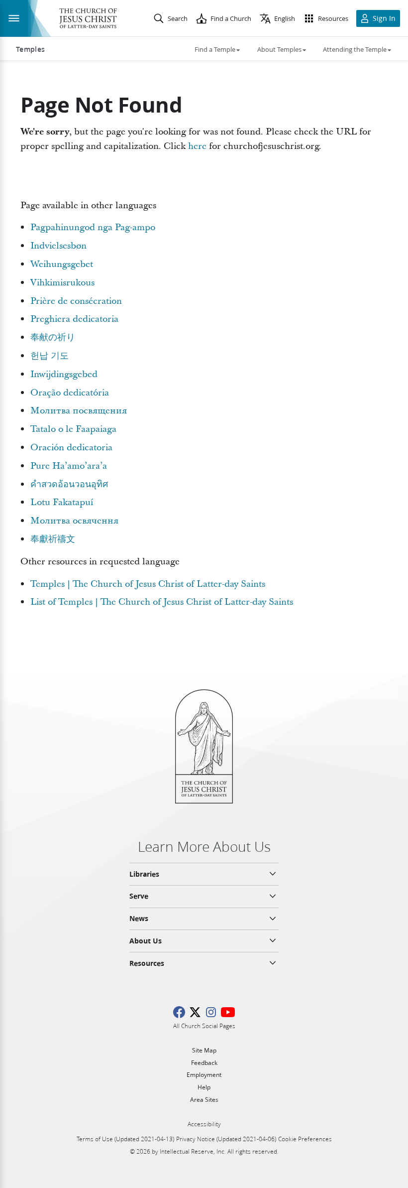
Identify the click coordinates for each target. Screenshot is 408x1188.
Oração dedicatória (69, 393)
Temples (30, 49)
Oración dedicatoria (71, 447)
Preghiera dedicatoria (74, 319)
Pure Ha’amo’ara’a (68, 466)
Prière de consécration (76, 301)
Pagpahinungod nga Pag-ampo (92, 227)
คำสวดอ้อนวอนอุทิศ (69, 484)
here (197, 146)
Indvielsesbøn (58, 246)
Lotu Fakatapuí (61, 502)
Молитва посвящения (78, 410)
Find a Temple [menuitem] (215, 49)
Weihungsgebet (61, 264)
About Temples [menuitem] (279, 49)
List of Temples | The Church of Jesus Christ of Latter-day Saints (161, 602)
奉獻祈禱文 (52, 539)
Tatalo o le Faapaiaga (73, 429)
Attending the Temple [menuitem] (355, 49)
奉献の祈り (52, 337)
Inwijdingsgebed (64, 374)
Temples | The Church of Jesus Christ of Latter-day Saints (147, 584)
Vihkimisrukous (62, 282)
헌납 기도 (49, 356)
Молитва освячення (74, 521)
